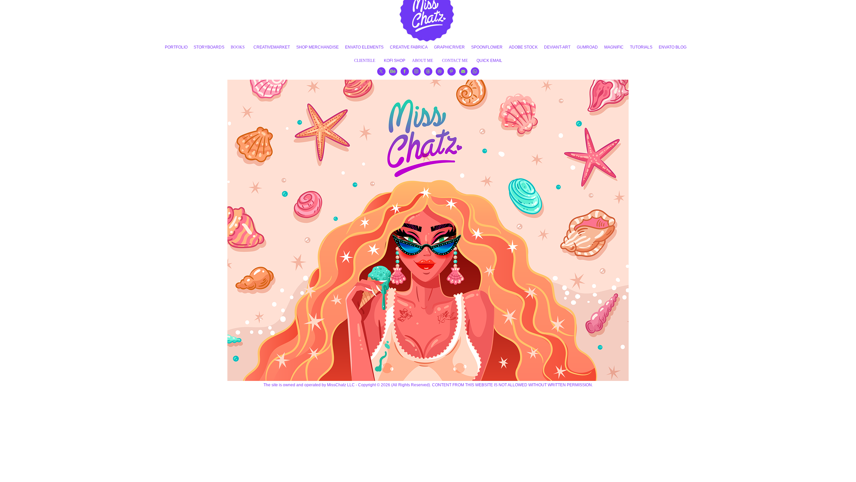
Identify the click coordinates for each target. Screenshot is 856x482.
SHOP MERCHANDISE (317, 47)
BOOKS (238, 47)
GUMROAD (587, 47)
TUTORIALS (641, 47)
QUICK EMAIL (489, 60)
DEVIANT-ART (557, 47)
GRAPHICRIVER (449, 47)
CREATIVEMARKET (271, 47)
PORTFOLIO (176, 47)
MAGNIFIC (614, 47)
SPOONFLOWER (487, 47)
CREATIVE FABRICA (409, 47)
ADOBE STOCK (523, 47)
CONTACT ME (455, 60)
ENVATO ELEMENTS (364, 47)
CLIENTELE (364, 60)
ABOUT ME (422, 60)
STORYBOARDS (209, 47)
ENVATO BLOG (672, 47)
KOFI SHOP (394, 60)
